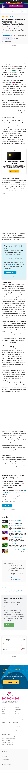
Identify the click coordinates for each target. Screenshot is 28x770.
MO (10, 66)
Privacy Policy (4, 754)
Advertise (4, 717)
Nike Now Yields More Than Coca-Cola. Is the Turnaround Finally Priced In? (17, 523)
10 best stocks (11, 264)
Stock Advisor (18, 709)
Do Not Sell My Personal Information (9, 767)
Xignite (11, 702)
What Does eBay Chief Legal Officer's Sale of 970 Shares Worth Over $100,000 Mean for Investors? (17, 546)
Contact (3, 715)
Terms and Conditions (6, 764)
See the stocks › (10, 272)
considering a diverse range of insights (16, 590)
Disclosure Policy (5, 756)
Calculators (15, 728)
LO (10, 70)
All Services (17, 707)
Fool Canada (4, 726)
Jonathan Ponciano (19, 525)
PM (10, 82)
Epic (16, 711)
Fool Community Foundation (7, 742)
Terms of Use (4, 751)
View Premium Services (11, 682)
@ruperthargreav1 (17, 579)
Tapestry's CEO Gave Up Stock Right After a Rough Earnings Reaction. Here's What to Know (17, 534)
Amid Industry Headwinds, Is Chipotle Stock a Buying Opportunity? (16, 552)
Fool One (17, 717)
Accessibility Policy (5, 759)
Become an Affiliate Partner (7, 744)
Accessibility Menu (14, 0)
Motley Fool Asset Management (8, 736)
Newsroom (4, 713)
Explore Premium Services (14, 16)
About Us (3, 707)
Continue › (6, 505)
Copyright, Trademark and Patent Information (11, 761)
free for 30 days (7, 589)
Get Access (4, 646)
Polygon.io (16, 702)
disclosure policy (19, 591)
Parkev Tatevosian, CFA (20, 549)
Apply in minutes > (14, 171)
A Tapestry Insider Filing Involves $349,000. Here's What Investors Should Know (17, 528)
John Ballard (18, 520)
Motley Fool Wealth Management (8, 738)
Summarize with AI (8, 41)
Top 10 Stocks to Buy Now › (15, 5)
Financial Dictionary (16, 730)
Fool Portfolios (18, 715)
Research (3, 711)
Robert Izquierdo (18, 537)
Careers (3, 709)
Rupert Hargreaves (7, 35)
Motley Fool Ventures (6, 740)
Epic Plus (17, 713)
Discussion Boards (16, 726)
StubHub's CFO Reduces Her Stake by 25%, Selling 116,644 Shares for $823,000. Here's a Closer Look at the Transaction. (17, 540)
